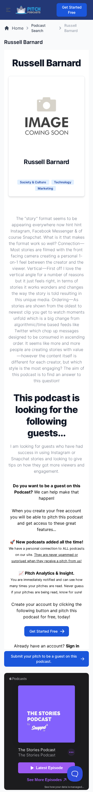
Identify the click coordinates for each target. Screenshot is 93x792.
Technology (62, 182)
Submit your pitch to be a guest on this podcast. (44, 659)
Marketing (45, 188)
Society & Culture (33, 182)
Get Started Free (72, 10)
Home (18, 28)
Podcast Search (38, 28)
